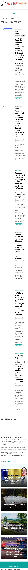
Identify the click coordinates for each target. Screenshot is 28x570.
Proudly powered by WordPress (10, 565)
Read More (18, 98)
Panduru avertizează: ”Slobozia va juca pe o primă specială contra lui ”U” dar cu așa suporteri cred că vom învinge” (20, 185)
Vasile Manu (18, 317)
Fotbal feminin (17, 475)
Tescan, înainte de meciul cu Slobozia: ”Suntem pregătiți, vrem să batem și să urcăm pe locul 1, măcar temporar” (19, 246)
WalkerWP (16, 566)
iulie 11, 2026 (14, 532)
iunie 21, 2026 (14, 556)
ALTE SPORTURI (11, 475)
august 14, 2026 (14, 483)
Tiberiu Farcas (19, 74)
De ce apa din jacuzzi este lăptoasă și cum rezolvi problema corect (14, 505)
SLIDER (20, 29)
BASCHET (17, 353)
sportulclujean (19, 139)
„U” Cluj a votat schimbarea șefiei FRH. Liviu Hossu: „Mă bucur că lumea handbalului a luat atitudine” (20, 304)
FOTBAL (16, 29)
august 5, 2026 (14, 507)
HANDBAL (17, 290)
